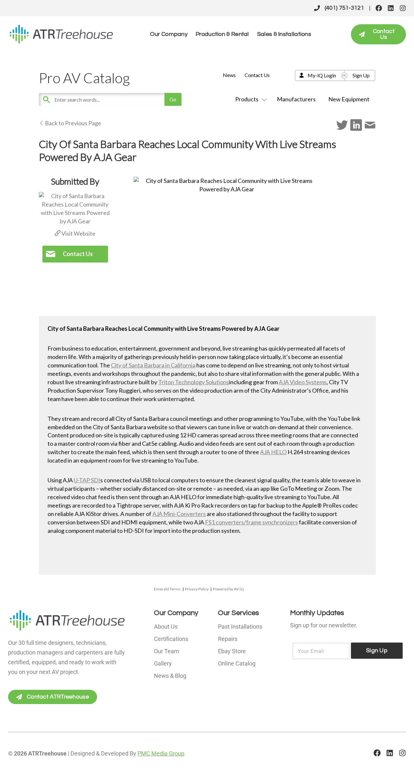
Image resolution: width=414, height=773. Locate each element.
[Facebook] (379, 8)
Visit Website (77, 233)
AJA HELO (273, 451)
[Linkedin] (390, 8)
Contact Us (257, 75)
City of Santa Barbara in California (153, 365)
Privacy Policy (197, 589)
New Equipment (348, 99)
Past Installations (240, 626)
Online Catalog (237, 663)
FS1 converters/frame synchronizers (251, 522)
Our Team (166, 651)
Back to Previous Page (72, 123)
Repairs (227, 638)
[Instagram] (402, 8)
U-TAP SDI (87, 480)
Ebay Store (232, 651)
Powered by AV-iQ (228, 589)
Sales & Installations (284, 34)
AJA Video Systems (303, 382)
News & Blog (170, 675)
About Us (166, 626)
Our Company (169, 34)
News (229, 75)
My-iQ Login (322, 75)
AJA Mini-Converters (179, 513)
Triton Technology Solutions (193, 382)
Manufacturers (296, 99)
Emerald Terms (167, 589)
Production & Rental (222, 34)
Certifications (171, 638)
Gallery (163, 663)
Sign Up (361, 75)
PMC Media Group (160, 753)
